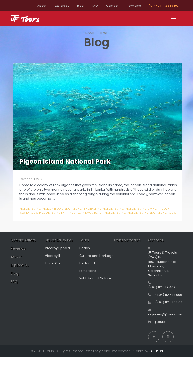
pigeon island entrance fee (59, 213)
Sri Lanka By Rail (59, 240)
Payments (134, 6)
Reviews (18, 248)
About (41, 6)
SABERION (156, 351)
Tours (84, 240)
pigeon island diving (141, 209)
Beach (84, 248)
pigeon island (29, 209)
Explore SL (62, 6)
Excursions (87, 271)
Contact (112, 6)
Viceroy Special (58, 248)
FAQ (95, 6)
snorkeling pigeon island (103, 209)
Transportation (127, 240)
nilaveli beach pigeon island (103, 213)
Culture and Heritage (96, 255)
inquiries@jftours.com (165, 314)
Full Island (87, 263)
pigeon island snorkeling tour (151, 213)
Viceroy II (52, 255)
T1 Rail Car (53, 263)
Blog (80, 6)
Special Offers (23, 240)
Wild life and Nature (95, 278)
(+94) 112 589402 (166, 6)
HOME (89, 33)
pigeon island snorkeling (62, 209)
